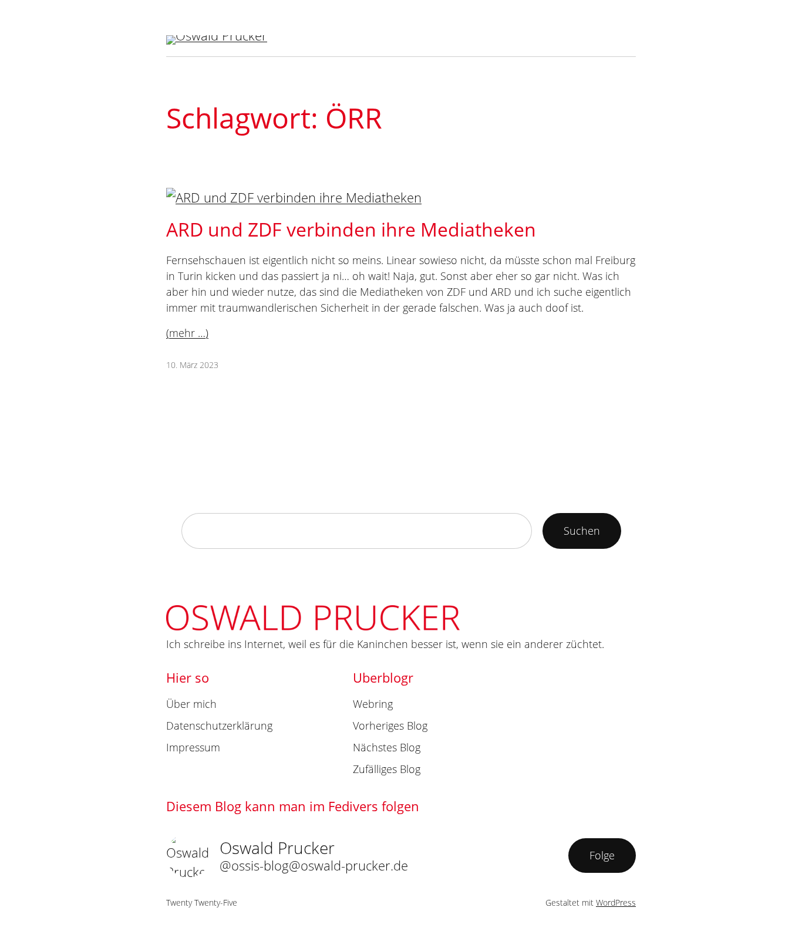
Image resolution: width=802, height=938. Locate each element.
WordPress (616, 902)
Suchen (582, 531)
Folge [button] (602, 855)
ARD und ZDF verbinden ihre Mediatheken (351, 229)
